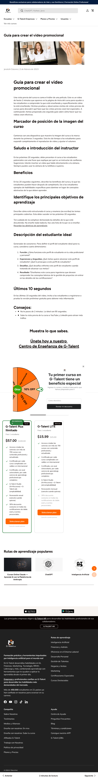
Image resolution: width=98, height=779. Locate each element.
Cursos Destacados (59, 680)
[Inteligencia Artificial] (80, 564)
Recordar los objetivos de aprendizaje (30, 225)
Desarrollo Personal (59, 656)
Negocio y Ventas (58, 666)
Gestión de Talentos (60, 661)
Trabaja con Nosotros (13, 742)
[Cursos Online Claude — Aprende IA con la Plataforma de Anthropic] (17, 564)
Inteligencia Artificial (80, 574)
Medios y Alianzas (12, 723)
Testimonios (9, 719)
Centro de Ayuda (58, 714)
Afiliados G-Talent (12, 738)
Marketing (55, 671)
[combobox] (48, 10)
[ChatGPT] (49, 564)
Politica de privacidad (13, 747)
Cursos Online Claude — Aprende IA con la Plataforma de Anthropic (17, 577)
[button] (92, 10)
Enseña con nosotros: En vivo (16, 728)
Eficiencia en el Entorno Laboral (65, 652)
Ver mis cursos (10, 23)
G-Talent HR (49, 626)
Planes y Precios (11, 752)
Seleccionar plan (17, 521)
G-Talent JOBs (57, 738)
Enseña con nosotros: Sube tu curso (19, 733)
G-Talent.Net (13, 770)
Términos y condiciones (61, 728)
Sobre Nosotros (11, 714)
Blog (53, 723)
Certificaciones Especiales (62, 675)
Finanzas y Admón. (59, 647)
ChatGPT (49, 574)
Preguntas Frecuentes (60, 719)
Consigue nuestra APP (61, 733)
